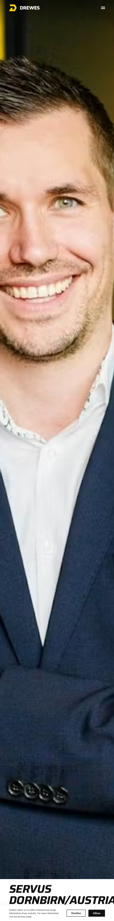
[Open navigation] (103, 8)
